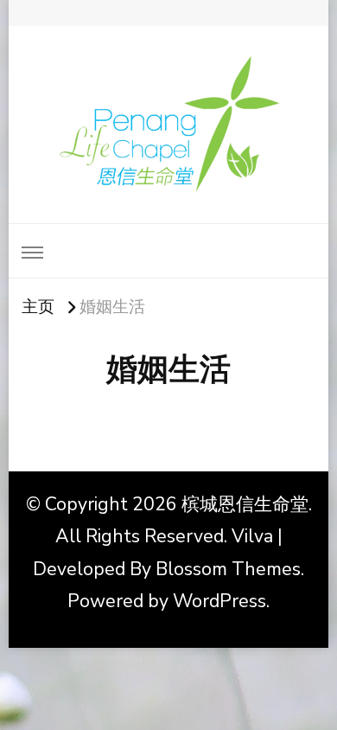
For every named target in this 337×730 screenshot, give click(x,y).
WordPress (219, 601)
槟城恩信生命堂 (244, 504)
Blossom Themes (228, 569)
